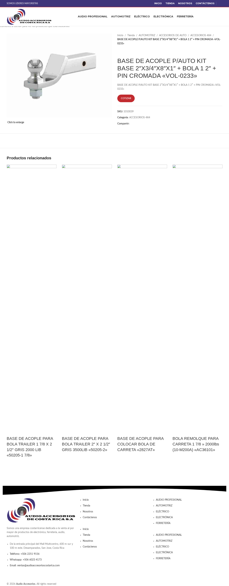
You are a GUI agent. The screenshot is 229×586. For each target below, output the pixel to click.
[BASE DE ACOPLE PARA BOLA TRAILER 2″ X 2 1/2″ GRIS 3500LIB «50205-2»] (87, 300)
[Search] (221, 16)
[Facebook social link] (220, 3)
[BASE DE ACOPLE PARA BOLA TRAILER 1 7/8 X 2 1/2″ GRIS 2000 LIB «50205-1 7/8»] (32, 300)
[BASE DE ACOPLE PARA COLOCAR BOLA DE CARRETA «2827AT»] (142, 300)
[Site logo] (29, 16)
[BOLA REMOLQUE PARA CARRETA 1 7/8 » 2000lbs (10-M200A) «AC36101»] (197, 300)
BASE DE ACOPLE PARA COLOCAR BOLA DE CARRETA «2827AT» (140, 444)
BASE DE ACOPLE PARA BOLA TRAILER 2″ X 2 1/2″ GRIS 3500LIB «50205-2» (86, 444)
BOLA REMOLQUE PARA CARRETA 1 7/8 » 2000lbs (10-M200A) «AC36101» (196, 444)
